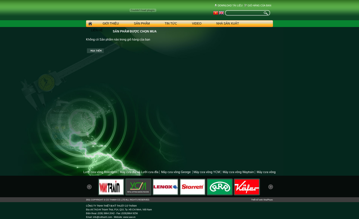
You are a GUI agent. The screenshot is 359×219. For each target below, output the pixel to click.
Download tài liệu (230, 5)
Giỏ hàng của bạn (259, 5)
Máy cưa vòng (266, 172)
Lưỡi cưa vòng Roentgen (100, 172)
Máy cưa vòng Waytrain (238, 172)
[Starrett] (193, 194)
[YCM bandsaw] (138, 194)
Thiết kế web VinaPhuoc (262, 200)
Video (196, 23)
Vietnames (215, 13)
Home (89, 23)
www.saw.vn (129, 217)
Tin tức (171, 23)
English (221, 13)
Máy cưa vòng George (176, 172)
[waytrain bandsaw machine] (111, 194)
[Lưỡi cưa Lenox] (165, 194)
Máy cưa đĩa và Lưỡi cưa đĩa (139, 172)
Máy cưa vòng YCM (207, 172)
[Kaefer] (247, 194)
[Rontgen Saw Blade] (220, 194)
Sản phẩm (142, 23)
